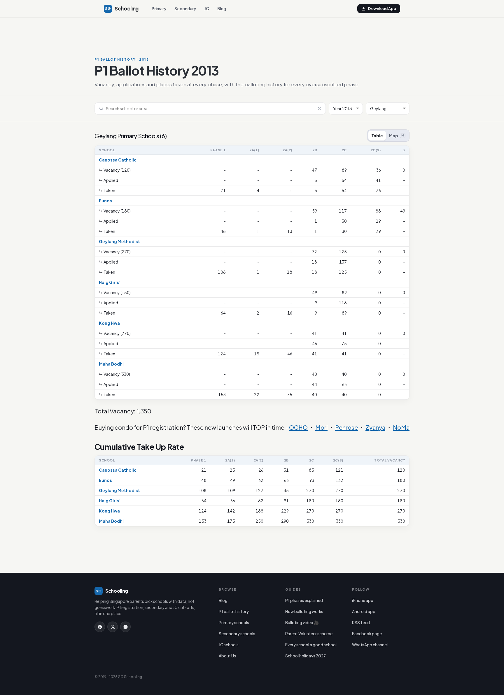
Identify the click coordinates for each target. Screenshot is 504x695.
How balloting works (304, 611)
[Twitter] (112, 627)
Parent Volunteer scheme (308, 633)
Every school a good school (311, 644)
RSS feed (361, 622)
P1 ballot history (234, 611)
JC (206, 8)
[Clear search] (319, 108)
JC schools (229, 644)
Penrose (346, 427)
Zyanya (375, 427)
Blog (221, 8)
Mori (321, 427)
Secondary (185, 8)
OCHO (298, 427)
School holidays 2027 (305, 655)
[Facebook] (99, 627)
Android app (363, 611)
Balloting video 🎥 (302, 622)
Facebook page (367, 633)
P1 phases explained (304, 600)
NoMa (401, 427)
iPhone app (362, 600)
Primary (159, 8)
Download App (382, 8)
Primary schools (234, 622)
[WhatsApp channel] (125, 627)
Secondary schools (237, 633)
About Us (227, 655)
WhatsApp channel (370, 644)
